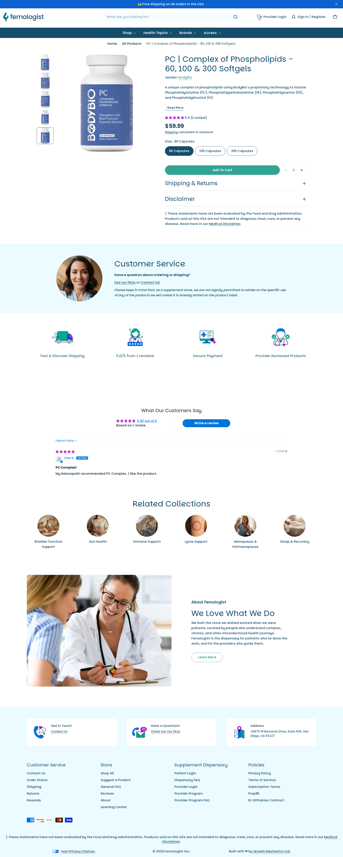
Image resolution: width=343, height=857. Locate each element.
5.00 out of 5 (147, 421)
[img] (65, 451)
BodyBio (185, 77)
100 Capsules (210, 151)
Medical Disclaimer (224, 224)
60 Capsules (179, 151)
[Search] (235, 17)
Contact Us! (150, 282)
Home (112, 43)
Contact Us (59, 731)
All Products (132, 43)
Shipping (171, 132)
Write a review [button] (206, 423)
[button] (175, 117)
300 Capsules (242, 151)
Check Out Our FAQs (165, 731)
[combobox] (171, 17)
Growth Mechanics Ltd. (272, 851)
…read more (174, 107)
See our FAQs (125, 282)
